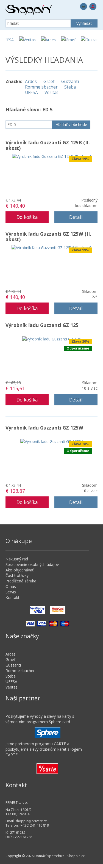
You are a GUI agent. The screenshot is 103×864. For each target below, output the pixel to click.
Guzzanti (70, 81)
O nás (10, 586)
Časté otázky (17, 575)
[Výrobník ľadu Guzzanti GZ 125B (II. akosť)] (51, 156)
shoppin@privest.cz (31, 821)
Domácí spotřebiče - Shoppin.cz (28, 10)
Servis (10, 592)
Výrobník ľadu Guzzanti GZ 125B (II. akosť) (47, 145)
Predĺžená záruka (20, 581)
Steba (70, 87)
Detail (76, 217)
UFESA (31, 92)
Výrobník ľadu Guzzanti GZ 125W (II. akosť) (48, 236)
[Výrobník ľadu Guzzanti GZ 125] (51, 338)
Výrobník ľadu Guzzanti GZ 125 (42, 325)
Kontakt (12, 597)
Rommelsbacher (41, 87)
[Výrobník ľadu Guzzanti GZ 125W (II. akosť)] (51, 247)
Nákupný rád (16, 559)
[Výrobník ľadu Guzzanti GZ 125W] (51, 441)
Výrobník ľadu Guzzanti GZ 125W (44, 427)
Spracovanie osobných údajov (32, 564)
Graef (49, 81)
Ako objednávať (19, 570)
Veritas (51, 92)
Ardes (31, 81)
